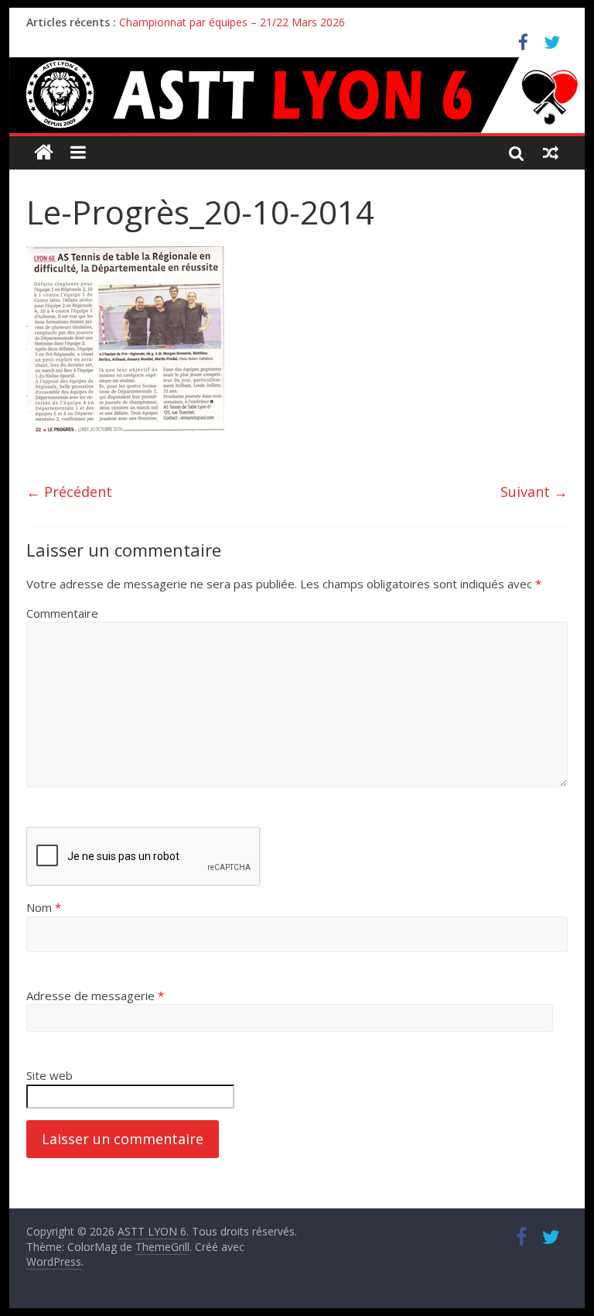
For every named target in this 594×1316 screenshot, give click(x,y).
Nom (43, 907)
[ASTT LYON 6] (297, 95)
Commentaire (62, 613)
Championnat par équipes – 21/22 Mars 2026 (232, 22)
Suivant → (534, 491)
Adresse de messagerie (95, 995)
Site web (49, 1075)
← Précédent (69, 491)
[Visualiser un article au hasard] (551, 152)
